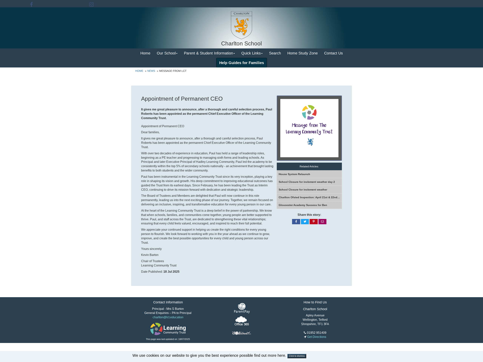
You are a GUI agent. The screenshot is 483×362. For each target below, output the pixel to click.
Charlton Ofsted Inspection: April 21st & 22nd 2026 (310, 197)
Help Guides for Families (241, 63)
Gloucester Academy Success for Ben (303, 205)
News (151, 70)
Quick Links (251, 53)
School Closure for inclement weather (303, 189)
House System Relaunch (294, 174)
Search (275, 53)
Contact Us (333, 53)
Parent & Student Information (208, 53)
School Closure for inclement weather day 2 (307, 181)
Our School (166, 53)
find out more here (269, 355)
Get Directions (316, 336)
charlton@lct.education (168, 317)
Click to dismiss (297, 356)
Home (145, 53)
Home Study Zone (302, 53)
